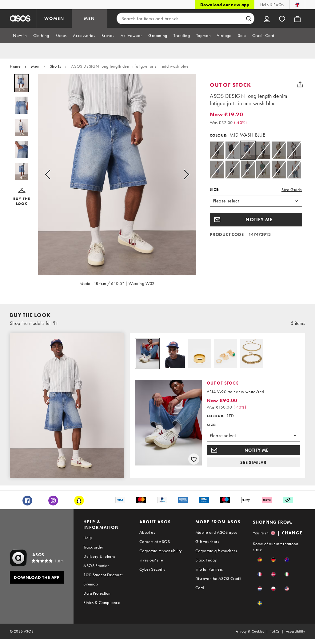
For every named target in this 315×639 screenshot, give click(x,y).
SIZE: (215, 189)
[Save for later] (194, 459)
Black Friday (206, 560)
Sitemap (90, 584)
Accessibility (295, 631)
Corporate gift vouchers (216, 550)
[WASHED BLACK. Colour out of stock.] (278, 150)
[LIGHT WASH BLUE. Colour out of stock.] (248, 169)
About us (147, 532)
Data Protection (96, 593)
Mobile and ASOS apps (216, 532)
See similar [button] (253, 462)
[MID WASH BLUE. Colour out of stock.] (217, 169)
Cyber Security (152, 569)
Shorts (55, 66)
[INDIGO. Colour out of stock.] (263, 150)
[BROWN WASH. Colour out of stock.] (294, 150)
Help (87, 538)
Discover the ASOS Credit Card (218, 583)
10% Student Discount (102, 574)
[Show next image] (184, 175)
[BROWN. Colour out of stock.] (217, 150)
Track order (93, 547)
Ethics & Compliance (101, 602)
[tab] (20, 35)
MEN (89, 18)
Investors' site (151, 560)
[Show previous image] (49, 175)
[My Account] (266, 18)
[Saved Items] (282, 18)
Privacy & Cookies (250, 631)
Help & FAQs (272, 4)
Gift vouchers (207, 541)
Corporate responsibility (160, 550)
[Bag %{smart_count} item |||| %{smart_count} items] (297, 18)
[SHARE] (300, 84)
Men (35, 66)
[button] (21, 197)
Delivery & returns (99, 556)
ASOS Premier (96, 565)
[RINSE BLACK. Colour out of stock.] (232, 150)
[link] (248, 150)
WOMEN (54, 18)
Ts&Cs (275, 631)
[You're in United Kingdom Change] (297, 4)
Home (15, 66)
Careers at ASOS (154, 541)
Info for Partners (209, 569)
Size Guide (291, 189)
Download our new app (224, 4)
